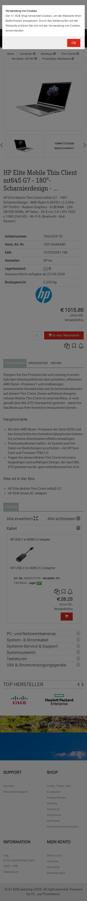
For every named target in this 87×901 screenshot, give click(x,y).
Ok (74, 43)
